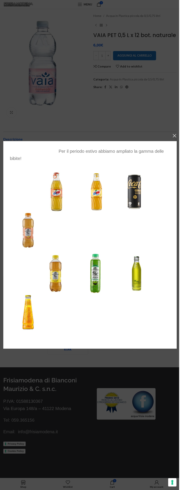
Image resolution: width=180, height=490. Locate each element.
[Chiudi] (174, 135)
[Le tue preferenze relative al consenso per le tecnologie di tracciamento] (172, 482)
